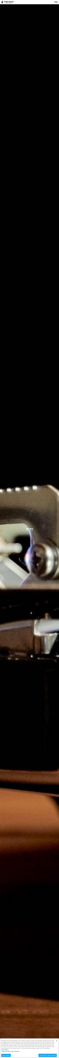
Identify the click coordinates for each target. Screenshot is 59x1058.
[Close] (56, 1041)
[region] (29, 1048)
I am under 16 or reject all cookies (47, 1055)
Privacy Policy (5, 1049)
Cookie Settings (6, 1055)
